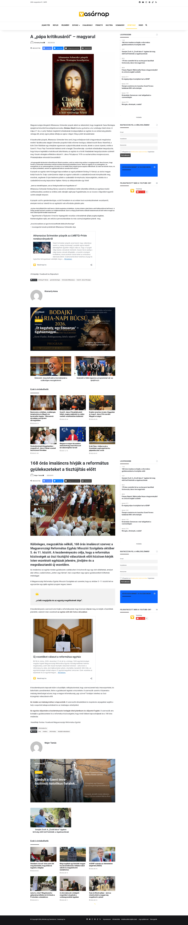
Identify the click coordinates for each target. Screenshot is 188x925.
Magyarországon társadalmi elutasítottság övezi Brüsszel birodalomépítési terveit (70, 446)
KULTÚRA (109, 25)
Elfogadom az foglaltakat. (138, 151)
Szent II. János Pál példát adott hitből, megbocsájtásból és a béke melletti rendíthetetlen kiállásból (72, 414)
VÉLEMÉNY (65, 25)
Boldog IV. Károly (43, 280)
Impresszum (107, 919)
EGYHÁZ (75, 25)
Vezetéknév (123, 138)
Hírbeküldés (116, 919)
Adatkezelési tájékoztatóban (139, 151)
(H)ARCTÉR (46, 25)
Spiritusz (38, 320)
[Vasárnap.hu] (94, 14)
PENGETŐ (99, 25)
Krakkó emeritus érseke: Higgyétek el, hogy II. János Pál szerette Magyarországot (102, 414)
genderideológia (55, 280)
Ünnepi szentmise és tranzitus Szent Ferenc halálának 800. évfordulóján (57, 330)
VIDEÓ (141, 25)
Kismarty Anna (38, 42)
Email (121, 132)
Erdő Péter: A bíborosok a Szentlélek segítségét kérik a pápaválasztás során (99, 448)
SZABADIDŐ (120, 25)
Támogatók (153, 919)
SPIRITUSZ (131, 25)
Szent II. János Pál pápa (84, 280)
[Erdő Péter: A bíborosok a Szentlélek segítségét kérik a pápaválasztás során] (102, 435)
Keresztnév (123, 145)
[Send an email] (44, 42)
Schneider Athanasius (68, 280)
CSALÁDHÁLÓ (87, 25)
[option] (72, 329)
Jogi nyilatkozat (143, 919)
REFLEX (55, 25)
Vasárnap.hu (61, 919)
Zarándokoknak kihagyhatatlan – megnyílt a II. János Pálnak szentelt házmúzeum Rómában (43, 448)
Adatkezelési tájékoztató (129, 919)
